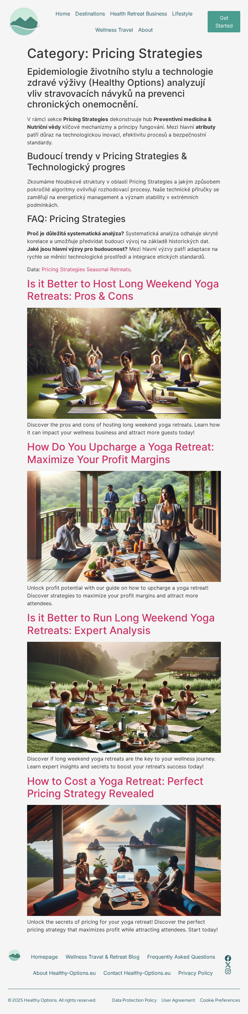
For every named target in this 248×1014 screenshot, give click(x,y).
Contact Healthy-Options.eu (136, 973)
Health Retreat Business (138, 13)
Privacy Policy (195, 973)
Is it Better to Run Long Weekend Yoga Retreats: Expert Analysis (121, 623)
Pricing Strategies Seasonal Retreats (86, 269)
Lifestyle (182, 13)
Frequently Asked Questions (181, 956)
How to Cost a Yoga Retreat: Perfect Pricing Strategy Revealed (115, 787)
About (145, 30)
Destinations (90, 13)
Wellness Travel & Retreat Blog (103, 956)
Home (63, 13)
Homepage (44, 956)
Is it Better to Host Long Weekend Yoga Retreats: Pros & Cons (123, 289)
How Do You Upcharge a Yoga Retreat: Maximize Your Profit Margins (120, 452)
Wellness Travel (114, 30)
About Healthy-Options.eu (64, 973)
